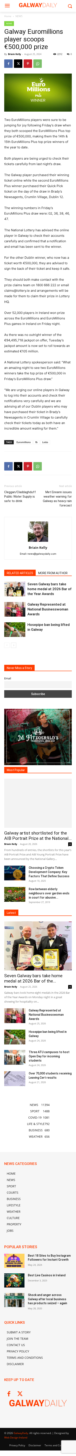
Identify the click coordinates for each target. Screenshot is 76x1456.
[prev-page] (7, 645)
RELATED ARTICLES (20, 573)
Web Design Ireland (15, 1437)
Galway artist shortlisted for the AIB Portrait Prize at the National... (38, 836)
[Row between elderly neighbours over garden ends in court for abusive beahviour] (14, 894)
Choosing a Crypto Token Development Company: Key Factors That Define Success (49, 872)
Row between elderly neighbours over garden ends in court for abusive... (49, 893)
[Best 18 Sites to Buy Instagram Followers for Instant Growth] (14, 1261)
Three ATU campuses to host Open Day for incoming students (49, 1056)
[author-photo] (38, 541)
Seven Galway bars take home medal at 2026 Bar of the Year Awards (49, 589)
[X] (18, 63)
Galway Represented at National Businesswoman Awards (47, 609)
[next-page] (13, 645)
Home (7, 16)
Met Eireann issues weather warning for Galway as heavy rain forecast (57, 498)
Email (7, 678)
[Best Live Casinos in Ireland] (14, 1280)
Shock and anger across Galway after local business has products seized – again (47, 1299)
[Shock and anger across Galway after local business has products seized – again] (14, 1300)
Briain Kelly (14, 54)
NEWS (19, 16)
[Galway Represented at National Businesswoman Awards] (14, 609)
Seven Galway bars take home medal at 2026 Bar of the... (33, 978)
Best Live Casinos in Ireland (47, 1275)
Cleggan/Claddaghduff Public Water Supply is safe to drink (20, 496)
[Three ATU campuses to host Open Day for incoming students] (14, 1057)
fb (36, 442)
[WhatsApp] (37, 63)
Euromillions (23, 442)
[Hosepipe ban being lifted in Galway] (14, 629)
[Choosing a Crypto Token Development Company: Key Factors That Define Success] (14, 873)
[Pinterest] (28, 63)
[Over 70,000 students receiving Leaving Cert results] (14, 1078)
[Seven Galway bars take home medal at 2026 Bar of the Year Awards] (14, 589)
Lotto (45, 442)
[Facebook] (8, 63)
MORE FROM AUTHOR (53, 573)
